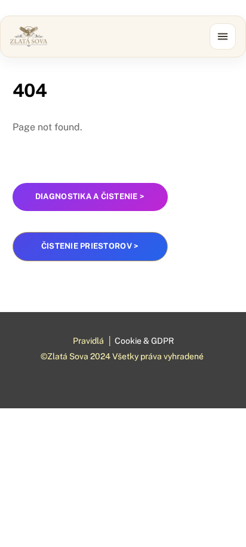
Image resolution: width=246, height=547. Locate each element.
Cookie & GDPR (144, 341)
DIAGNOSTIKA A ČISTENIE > (89, 196)
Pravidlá (88, 341)
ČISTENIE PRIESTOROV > (90, 246)
